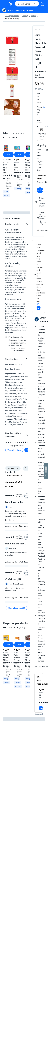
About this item (11, 218)
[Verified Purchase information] (24, 496)
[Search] (35, 4)
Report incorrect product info (18, 349)
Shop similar (40, 190)
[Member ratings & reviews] (26, 434)
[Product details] (26, 224)
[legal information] (44, 107)
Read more (9, 520)
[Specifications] (26, 359)
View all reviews (14, 450)
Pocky (37, 29)
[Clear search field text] (32, 3)
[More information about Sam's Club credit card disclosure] (38, 304)
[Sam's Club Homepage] (11, 4)
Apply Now (39, 308)
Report (26, 526)
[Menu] (4, 4)
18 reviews (19, 445)
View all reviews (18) (16, 608)
